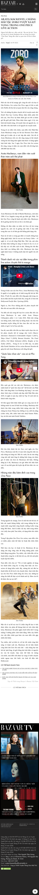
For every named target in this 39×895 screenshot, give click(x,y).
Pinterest (37, 45)
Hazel (8, 43)
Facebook (17, 4)
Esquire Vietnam (23, 825)
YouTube (23, 4)
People (4, 16)
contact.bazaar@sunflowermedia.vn (16, 863)
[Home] (35, 891)
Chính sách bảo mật (6, 826)
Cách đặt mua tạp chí (6, 825)
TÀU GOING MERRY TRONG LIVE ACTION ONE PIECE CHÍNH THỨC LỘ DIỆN (20, 669)
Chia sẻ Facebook (37, 43)
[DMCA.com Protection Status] (6, 868)
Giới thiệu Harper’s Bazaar (7, 824)
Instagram (20, 4)
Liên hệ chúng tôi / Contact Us (27, 824)
